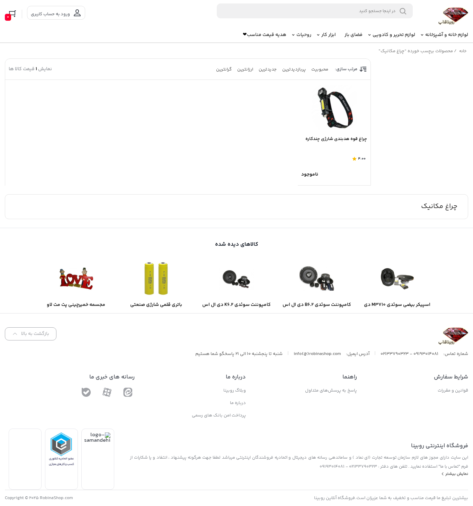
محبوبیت (319, 69)
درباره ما (238, 403)
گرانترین (224, 69)
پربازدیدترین (294, 69)
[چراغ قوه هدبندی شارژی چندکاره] (334, 107)
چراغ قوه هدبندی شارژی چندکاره (336, 138)
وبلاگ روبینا (234, 390)
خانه (462, 51)
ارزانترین (245, 69)
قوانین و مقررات (453, 390)
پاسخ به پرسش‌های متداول (331, 390)
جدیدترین (268, 69)
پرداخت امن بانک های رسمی (219, 415)
